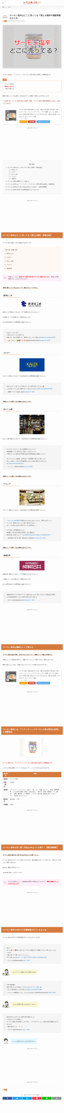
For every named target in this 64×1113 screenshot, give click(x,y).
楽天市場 (31, 121)
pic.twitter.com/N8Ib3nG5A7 (42, 535)
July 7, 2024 (26, 960)
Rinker (26, 118)
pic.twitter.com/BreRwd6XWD (43, 388)
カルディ (14, 172)
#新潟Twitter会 (29, 535)
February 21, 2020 (40, 538)
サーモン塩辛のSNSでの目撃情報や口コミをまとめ (23, 189)
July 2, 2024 (26, 1029)
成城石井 (14, 178)
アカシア (14, 176)
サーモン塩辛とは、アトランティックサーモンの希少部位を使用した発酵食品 (31, 184)
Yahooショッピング (43, 121)
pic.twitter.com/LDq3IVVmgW (33, 989)
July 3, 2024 (52, 992)
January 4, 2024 (30, 392)
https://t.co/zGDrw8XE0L (48, 337)
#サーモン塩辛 (22, 957)
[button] (7, 1098)
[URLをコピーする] (56, 1098)
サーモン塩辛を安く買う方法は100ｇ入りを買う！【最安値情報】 (28, 187)
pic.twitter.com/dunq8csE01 (38, 957)
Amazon (23, 121)
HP (22, 312)
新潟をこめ (15, 169)
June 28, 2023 (28, 466)
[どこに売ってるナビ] (32, 3)
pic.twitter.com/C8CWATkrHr (15, 463)
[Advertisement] (32, 143)
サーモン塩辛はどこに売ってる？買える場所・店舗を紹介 (25, 167)
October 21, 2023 (29, 600)
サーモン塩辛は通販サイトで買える (18, 181)
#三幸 (28, 957)
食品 (5, 21)
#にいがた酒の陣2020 (14, 520)
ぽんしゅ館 (15, 174)
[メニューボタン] (3, 3)
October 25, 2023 (45, 340)
